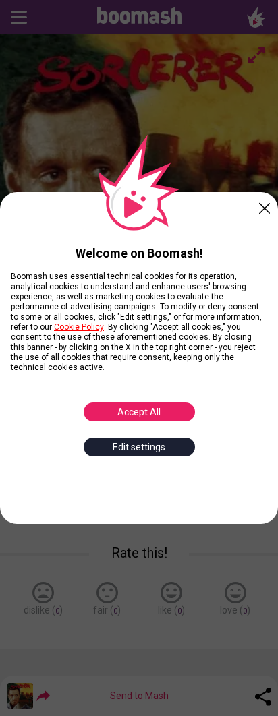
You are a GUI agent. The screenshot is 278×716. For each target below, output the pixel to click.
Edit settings (139, 447)
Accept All (139, 412)
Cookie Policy (79, 327)
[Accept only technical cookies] (264, 206)
